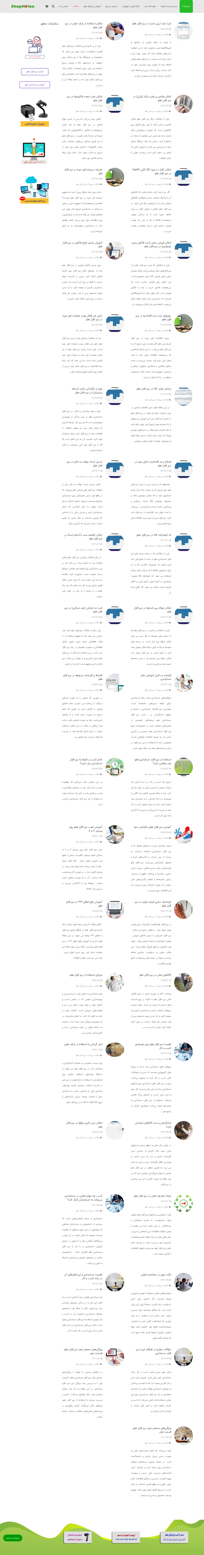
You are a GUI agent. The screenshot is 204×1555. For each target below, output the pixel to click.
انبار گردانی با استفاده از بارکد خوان (83, 1044)
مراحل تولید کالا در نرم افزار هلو (154, 389)
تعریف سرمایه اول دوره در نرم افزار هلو (83, 171)
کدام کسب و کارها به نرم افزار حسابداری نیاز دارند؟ (86, 761)
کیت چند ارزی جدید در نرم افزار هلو (151, 23)
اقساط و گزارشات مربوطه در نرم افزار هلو (82, 677)
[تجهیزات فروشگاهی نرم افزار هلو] (77, 1543)
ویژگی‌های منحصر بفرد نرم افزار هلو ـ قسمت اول (151, 1430)
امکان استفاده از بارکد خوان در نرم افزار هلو (83, 25)
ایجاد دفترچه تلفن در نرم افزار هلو (152, 1196)
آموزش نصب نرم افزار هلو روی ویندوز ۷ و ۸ (85, 829)
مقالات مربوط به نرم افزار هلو (156, 34)
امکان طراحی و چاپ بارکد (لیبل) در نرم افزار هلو (152, 98)
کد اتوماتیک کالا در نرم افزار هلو (154, 535)
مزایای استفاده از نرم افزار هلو (86, 975)
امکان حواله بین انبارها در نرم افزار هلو (152, 610)
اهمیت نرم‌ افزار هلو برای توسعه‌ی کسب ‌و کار (153, 1046)
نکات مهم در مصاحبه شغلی (156, 1275)
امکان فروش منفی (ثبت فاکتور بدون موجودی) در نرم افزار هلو (151, 245)
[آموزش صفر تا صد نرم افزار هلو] (174, 1543)
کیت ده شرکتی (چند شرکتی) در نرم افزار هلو (83, 610)
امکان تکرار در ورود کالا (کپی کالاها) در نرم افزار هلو (151, 171)
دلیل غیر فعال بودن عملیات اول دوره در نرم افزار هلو (82, 318)
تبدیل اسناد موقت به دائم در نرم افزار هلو (84, 464)
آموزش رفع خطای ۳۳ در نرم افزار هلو (84, 904)
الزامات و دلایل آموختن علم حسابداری (156, 677)
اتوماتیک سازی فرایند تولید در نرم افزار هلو (153, 904)
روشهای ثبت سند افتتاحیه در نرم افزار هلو (153, 318)
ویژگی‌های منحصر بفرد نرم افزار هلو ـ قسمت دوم (82, 1351)
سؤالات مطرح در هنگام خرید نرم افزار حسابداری (153, 1351)
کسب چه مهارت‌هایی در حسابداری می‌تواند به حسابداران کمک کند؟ (83, 1198)
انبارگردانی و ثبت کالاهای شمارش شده (153, 1125)
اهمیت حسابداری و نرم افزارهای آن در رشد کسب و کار (83, 1277)
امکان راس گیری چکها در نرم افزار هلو (84, 1125)
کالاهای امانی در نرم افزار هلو (155, 975)
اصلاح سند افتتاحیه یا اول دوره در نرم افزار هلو (153, 464)
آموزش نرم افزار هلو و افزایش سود (152, 827)
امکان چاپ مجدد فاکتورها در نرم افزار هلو (84, 98)
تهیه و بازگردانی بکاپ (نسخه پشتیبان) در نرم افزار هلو (87, 391)
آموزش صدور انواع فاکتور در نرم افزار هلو (82, 245)
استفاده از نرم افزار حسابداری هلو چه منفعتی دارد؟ (153, 761)
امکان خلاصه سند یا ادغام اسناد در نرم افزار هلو (83, 537)
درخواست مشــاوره (13, 1538)
